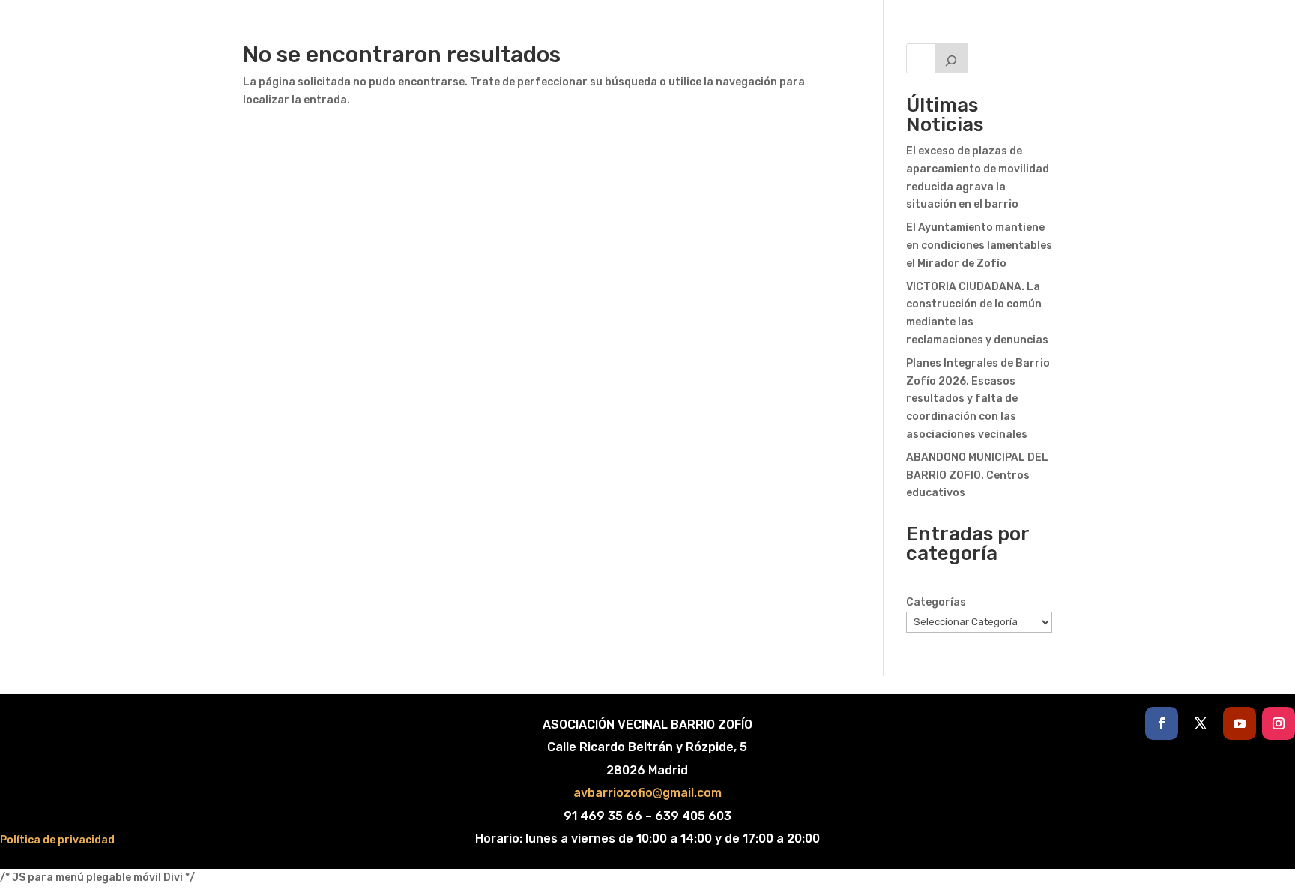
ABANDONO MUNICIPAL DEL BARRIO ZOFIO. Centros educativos (977, 475)
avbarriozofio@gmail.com (647, 793)
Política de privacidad (57, 840)
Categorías (936, 602)
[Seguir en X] (1200, 723)
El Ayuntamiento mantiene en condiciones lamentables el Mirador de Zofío (979, 245)
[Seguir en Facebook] (1161, 723)
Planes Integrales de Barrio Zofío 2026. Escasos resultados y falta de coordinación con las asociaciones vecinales (978, 399)
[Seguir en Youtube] (1239, 723)
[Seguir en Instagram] (1278, 723)
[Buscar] (952, 58)
